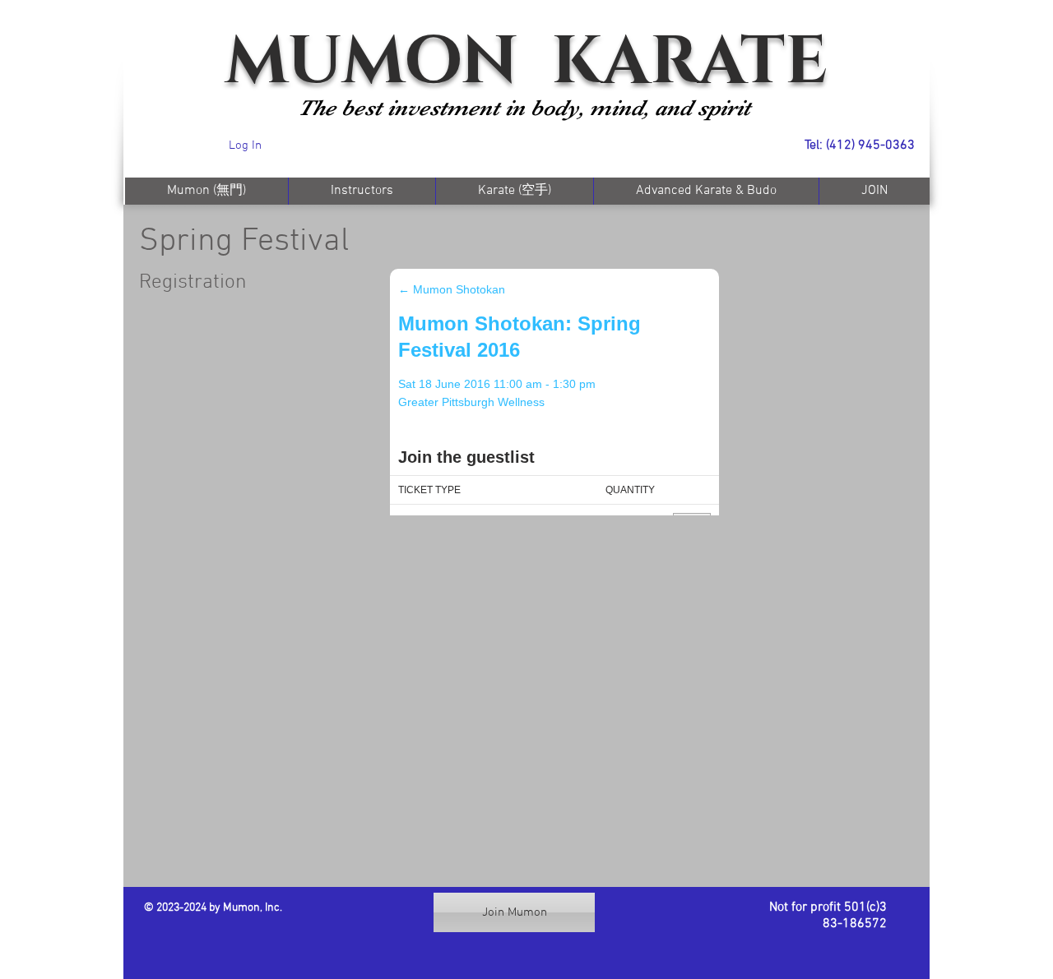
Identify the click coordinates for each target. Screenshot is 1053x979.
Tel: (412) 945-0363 (860, 145)
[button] (514, 191)
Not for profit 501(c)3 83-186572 (828, 915)
